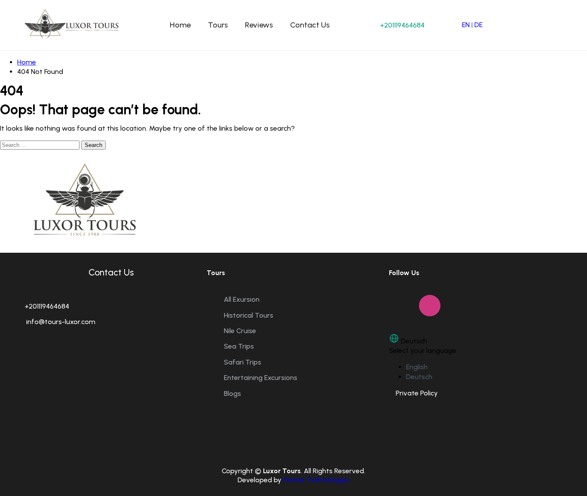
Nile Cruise (240, 331)
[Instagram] (429, 305)
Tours (218, 25)
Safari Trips (242, 362)
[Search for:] (40, 145)
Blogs (232, 393)
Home (180, 25)
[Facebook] (399, 305)
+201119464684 (402, 25)
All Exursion (242, 299)
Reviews (259, 25)
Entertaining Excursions (260, 378)
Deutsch (419, 377)
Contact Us (310, 25)
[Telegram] (490, 305)
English (417, 367)
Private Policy (413, 393)
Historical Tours (248, 315)
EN (466, 25)
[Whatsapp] (460, 305)
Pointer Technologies (316, 480)
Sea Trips (239, 346)
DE (478, 25)
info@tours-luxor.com (59, 322)
